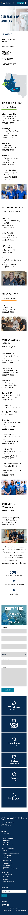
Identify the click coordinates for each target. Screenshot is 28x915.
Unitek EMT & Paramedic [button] (6, 53)
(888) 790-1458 (7, 524)
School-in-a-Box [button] (7, 850)
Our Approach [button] (6, 865)
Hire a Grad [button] (6, 842)
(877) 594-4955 (7, 252)
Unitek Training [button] (7, 855)
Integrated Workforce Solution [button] (11, 853)
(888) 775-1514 (7, 387)
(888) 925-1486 (7, 165)
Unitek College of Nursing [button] (8, 40)
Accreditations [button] (7, 840)
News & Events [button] (7, 836)
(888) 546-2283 (7, 429)
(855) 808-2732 (7, 400)
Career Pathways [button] (7, 877)
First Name (4, 627)
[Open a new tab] (14, 706)
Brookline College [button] (9, 46)
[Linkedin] (8, 905)
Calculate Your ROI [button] (8, 857)
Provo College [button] (7, 59)
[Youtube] (5, 905)
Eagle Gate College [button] (9, 64)
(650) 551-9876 (7, 475)
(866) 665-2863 (7, 179)
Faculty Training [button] (7, 863)
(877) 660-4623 (7, 312)
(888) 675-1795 (7, 414)
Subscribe (4, 896)
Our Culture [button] (6, 879)
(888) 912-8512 (7, 363)
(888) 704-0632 (7, 123)
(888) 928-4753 (7, 150)
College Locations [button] (8, 838)
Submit (7, 690)
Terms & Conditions (21, 910)
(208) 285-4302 (7, 240)
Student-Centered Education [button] (10, 869)
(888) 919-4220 (7, 375)
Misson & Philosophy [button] (8, 881)
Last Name (4, 635)
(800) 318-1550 (7, 458)
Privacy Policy (7, 910)
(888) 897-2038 (7, 138)
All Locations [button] (7, 34)
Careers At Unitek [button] (7, 874)
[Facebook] (2, 905)
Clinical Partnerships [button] (8, 845)
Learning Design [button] (7, 867)
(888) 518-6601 (7, 443)
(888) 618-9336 (7, 267)
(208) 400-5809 (7, 227)
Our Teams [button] (6, 833)
